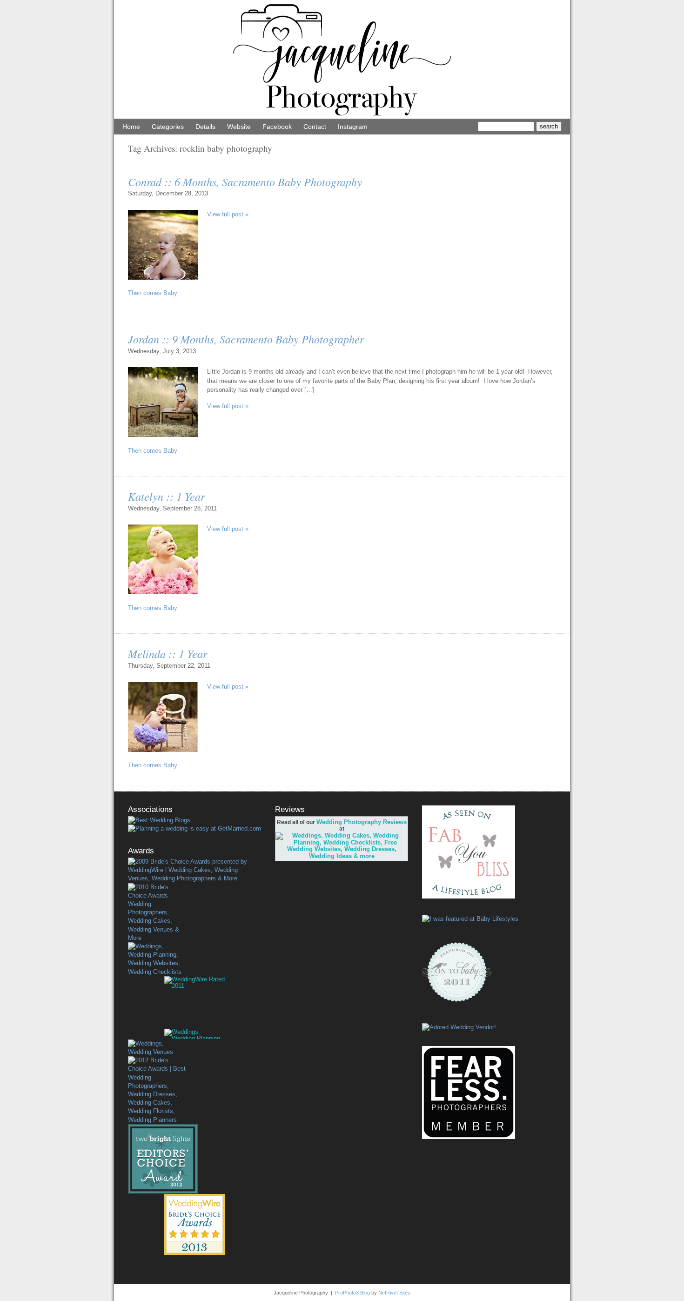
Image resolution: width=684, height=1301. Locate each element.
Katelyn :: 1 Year (166, 496)
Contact (314, 126)
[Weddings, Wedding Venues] (157, 1047)
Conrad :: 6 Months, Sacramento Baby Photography (245, 181)
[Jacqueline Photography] (342, 116)
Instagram (353, 126)
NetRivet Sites (394, 1292)
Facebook (277, 126)
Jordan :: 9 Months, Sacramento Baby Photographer (246, 338)
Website (239, 126)
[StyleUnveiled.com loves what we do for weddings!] (459, 1027)
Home (131, 126)
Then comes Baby (152, 292)
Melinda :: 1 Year (167, 653)
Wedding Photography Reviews (361, 821)
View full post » (227, 214)
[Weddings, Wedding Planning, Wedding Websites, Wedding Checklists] (157, 959)
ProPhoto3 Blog (352, 1292)
